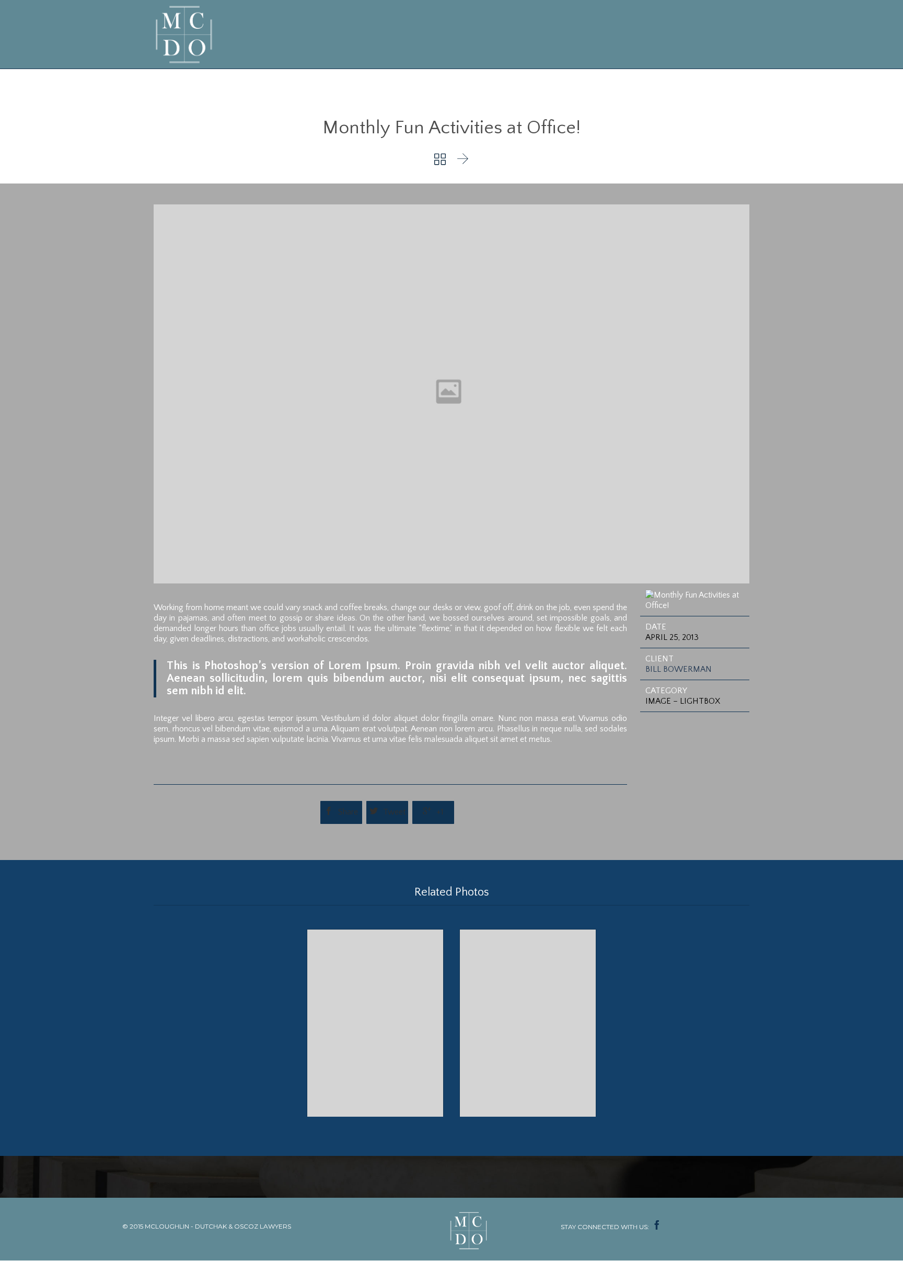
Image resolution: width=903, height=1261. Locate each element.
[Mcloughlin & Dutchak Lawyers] (186, 34)
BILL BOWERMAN (678, 669)
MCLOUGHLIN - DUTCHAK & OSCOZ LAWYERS (218, 1226)
